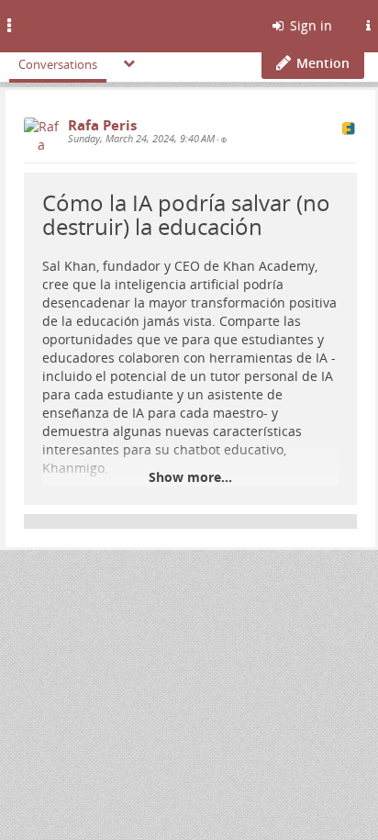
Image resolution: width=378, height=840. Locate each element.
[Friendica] (60, 23)
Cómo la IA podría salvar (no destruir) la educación (186, 214)
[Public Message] (224, 139)
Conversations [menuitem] (57, 64)
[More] (129, 63)
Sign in (309, 25)
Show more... (190, 477)
